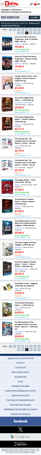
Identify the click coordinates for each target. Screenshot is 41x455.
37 (19, 29)
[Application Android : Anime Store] (20, 437)
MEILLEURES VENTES (20, 372)
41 (35, 29)
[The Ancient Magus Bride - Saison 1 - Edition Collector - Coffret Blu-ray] (7, 124)
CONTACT (20, 363)
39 (27, 29)
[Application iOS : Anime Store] (20, 444)
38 (23, 29)
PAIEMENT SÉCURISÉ (20, 386)
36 (15, 29)
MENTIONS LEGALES (20, 395)
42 (39, 29)
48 (39, 33)
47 (35, 33)
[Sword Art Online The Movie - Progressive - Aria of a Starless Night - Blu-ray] (7, 43)
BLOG (20, 381)
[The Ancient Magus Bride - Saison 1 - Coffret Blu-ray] (7, 104)
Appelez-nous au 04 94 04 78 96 (20, 358)
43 (19, 33)
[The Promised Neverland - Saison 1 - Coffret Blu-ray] (7, 309)
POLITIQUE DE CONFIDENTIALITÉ (20, 400)
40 (31, 29)
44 (23, 33)
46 (31, 33)
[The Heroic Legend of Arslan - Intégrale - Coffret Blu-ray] (7, 249)
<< (10, 29)
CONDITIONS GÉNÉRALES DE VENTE (20, 391)
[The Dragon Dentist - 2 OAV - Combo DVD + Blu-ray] (7, 187)
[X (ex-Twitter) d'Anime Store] (20, 429)
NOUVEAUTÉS (20, 377)
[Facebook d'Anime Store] (20, 421)
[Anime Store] (11, 4)
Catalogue (5, 9)
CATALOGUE (20, 367)
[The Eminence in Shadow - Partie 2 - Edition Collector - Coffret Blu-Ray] (7, 206)
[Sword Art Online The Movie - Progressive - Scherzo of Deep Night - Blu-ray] (7, 63)
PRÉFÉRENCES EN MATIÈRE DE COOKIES (20, 409)
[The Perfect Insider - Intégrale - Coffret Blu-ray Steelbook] (7, 287)
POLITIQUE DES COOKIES (20, 405)
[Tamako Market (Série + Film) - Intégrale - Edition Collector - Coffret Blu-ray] (7, 83)
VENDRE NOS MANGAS (20, 414)
